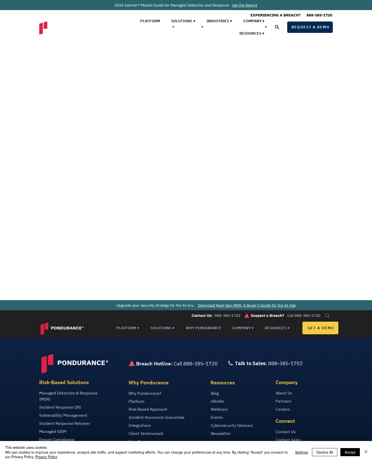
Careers (283, 409)
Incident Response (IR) (60, 407)
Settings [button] (301, 452)
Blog (215, 393)
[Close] (366, 452)
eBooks (217, 401)
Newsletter (221, 433)
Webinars (219, 409)
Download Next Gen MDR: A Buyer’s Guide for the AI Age (247, 305)
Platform (136, 401)
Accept (350, 452)
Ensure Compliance (56, 439)
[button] (127, 328)
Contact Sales (288, 439)
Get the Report (244, 5)
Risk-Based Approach (148, 409)
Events (217, 417)
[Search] (327, 315)
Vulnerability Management (63, 415)
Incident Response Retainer (64, 423)
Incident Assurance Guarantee (156, 417)
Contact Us (286, 431)
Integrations (140, 425)
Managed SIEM (52, 431)
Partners (284, 401)
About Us (284, 392)
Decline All (324, 452)
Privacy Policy (46, 456)
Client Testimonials (146, 433)
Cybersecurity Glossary (232, 425)
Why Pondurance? (145, 393)
